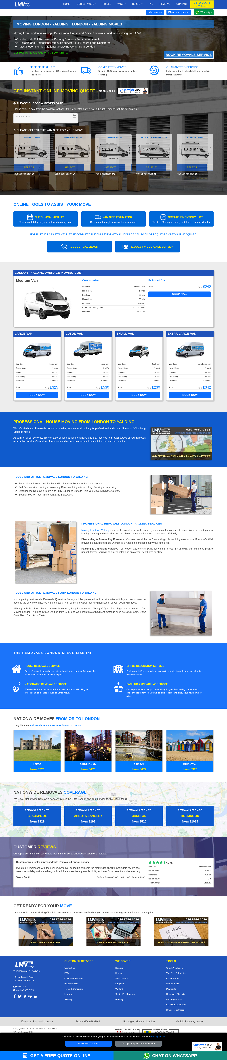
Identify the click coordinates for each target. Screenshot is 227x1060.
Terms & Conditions (73, 989)
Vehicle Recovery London (190, 1021)
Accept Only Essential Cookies (139, 1043)
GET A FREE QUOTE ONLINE (59, 1055)
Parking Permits (174, 999)
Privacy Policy (157, 1036)
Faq (151, 3)
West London (121, 978)
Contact (181, 3)
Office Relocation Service (145, 666)
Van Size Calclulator (176, 973)
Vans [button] (120, 3)
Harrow (118, 973)
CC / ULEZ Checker (176, 1004)
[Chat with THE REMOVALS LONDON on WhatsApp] (147, 1056)
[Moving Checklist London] (46, 931)
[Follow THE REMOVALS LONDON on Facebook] (14, 997)
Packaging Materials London (139, 1021)
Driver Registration (175, 1010)
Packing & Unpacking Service (147, 684)
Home (66, 3)
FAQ (66, 973)
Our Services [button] (86, 3)
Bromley (119, 999)
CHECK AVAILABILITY (45, 219)
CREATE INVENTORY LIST (181, 219)
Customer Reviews (73, 978)
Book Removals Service (189, 55)
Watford (119, 989)
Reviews (165, 3)
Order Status (172, 978)
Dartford (119, 968)
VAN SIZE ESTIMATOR (113, 219)
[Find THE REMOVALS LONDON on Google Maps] (25, 997)
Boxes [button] (136, 3)
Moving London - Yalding (95, 530)
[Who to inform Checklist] (181, 931)
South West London (125, 994)
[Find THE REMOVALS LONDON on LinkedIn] (35, 997)
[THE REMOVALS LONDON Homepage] (22, 4)
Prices (107, 3)
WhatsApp (206, 12)
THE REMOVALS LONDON (46, 1029)
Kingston (119, 983)
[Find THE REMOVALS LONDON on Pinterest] (30, 997)
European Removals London (37, 1021)
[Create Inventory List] (113, 931)
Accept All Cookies (88, 1043)
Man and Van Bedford (88, 1021)
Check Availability (174, 968)
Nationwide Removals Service (46, 684)
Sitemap (68, 999)
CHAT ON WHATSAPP (174, 1055)
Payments (171, 989)
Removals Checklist (175, 994)
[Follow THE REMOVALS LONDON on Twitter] (20, 997)
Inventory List (172, 983)
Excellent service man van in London (37, 862)
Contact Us (69, 968)
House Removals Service (42, 666)
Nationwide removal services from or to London (55, 725)
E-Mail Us (21, 986)
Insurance (69, 994)
